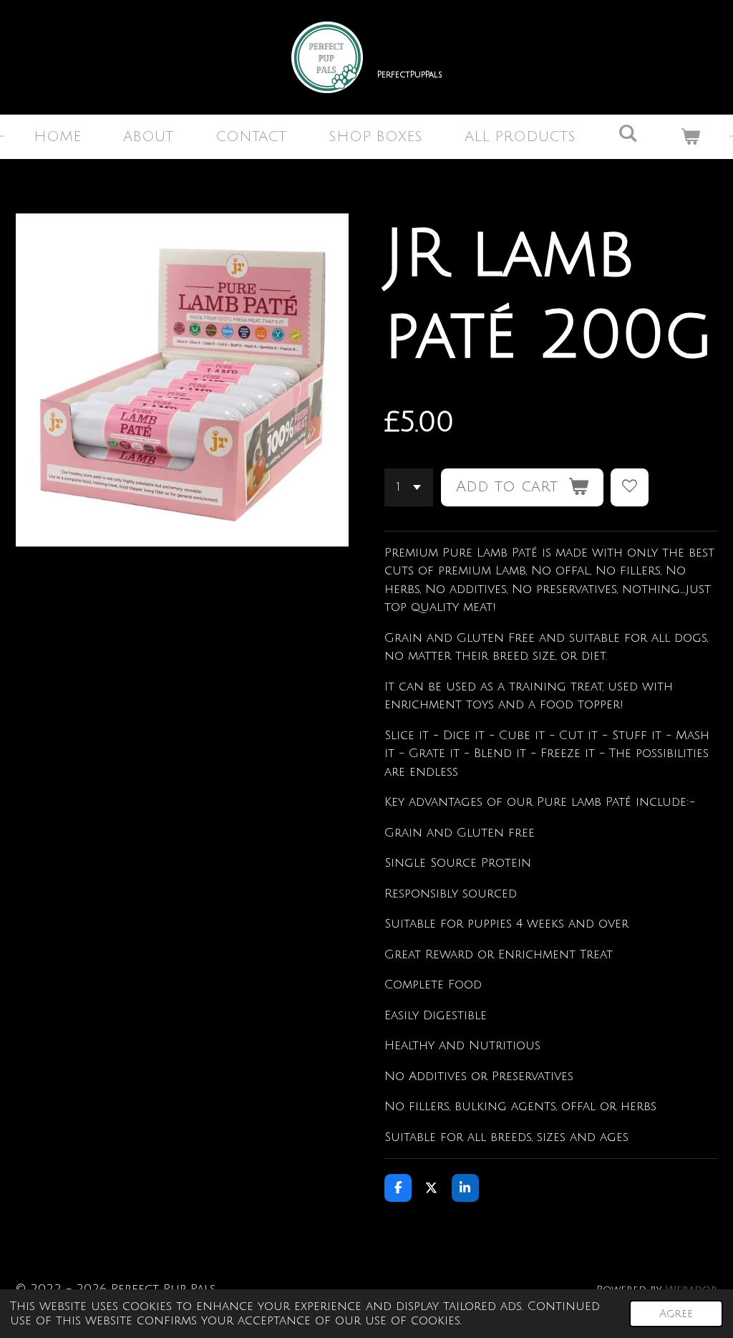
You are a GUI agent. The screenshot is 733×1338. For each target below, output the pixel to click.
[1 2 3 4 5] (408, 487)
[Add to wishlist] (630, 487)
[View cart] (690, 137)
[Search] (627, 134)
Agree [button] (676, 1313)
